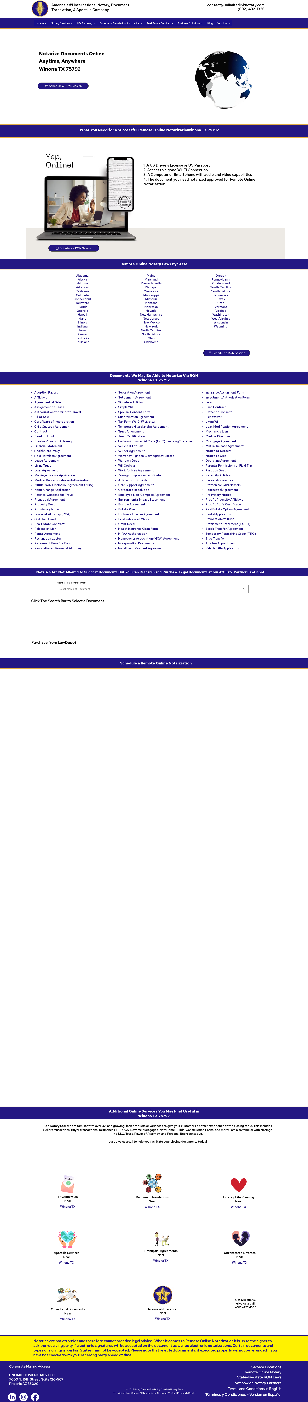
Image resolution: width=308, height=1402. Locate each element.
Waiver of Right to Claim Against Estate (146, 456)
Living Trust (42, 466)
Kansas (82, 334)
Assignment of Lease (49, 407)
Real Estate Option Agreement (227, 509)
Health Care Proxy (47, 451)
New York (151, 326)
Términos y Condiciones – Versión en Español (243, 1081)
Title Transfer (215, 539)
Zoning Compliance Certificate (139, 475)
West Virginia (220, 319)
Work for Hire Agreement (136, 470)
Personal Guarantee (219, 480)
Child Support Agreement (136, 485)
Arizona (82, 283)
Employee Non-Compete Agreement (144, 495)
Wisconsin (221, 322)
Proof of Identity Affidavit (224, 500)
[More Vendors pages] (229, 23)
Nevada (151, 311)
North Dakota (151, 334)
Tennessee (220, 295)
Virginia (220, 311)
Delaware (82, 303)
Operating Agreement (220, 461)
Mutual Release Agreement (224, 446)
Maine (151, 276)
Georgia (82, 311)
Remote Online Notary (263, 1059)
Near (152, 888)
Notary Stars (176, 1076)
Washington (220, 315)
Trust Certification (131, 436)
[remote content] (154, 729)
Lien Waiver (213, 417)
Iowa (82, 330)
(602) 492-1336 (251, 9)
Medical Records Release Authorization (62, 480)
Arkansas (82, 287)
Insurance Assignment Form (224, 392)
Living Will (212, 422)
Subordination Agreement (136, 417)
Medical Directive (217, 436)
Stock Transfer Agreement (224, 529)
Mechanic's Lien (216, 431)
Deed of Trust (44, 436)
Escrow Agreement (131, 504)
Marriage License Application (54, 475)
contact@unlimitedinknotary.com (236, 5)
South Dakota (220, 291)
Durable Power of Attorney (53, 441)
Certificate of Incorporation (54, 422)
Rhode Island (221, 283)
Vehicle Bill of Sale (130, 446)
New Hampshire (151, 315)
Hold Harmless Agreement (52, 456)
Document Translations (152, 884)
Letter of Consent (218, 412)
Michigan (151, 287)
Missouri (151, 299)
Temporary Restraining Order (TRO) (230, 534)
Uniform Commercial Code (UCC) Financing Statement (156, 441)
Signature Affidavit (131, 402)
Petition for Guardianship (223, 485)
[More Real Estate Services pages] (172, 23)
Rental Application (218, 514)
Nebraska (151, 307)
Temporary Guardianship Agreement (143, 427)
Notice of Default (218, 451)
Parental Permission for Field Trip (228, 466)
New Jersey (151, 319)
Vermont (221, 307)
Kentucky (82, 338)
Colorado (82, 295)
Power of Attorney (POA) (52, 514)
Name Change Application (52, 490)
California (82, 291)
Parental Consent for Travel (53, 495)
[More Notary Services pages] (72, 23)
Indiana (82, 326)
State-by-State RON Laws (259, 1064)
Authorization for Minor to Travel (57, 412)
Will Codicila (126, 466)
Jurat (209, 402)
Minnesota (151, 291)
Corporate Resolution (133, 490)
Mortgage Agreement (220, 441)
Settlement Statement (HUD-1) (227, 524)
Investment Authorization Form (227, 397)
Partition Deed (215, 470)
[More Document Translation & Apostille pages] (141, 23)
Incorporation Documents (136, 543)
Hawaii (82, 315)
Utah (220, 303)
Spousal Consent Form (134, 412)
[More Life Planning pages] (94, 23)
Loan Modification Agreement (226, 427)
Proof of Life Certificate (223, 504)
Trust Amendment (131, 431)
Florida (82, 307)
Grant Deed (126, 524)
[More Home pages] (45, 23)
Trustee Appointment (220, 543)
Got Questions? (245, 987)
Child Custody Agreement (52, 427)
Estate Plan (126, 509)
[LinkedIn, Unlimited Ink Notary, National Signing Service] (12, 1084)
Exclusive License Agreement (138, 514)
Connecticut (82, 299)
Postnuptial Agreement (221, 490)
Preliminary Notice (218, 495)
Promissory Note (46, 509)
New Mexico (151, 322)
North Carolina (151, 330)
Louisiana (82, 342)
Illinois (82, 322)
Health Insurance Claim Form (138, 529)
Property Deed (44, 504)
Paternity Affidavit (218, 475)
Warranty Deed (128, 461)
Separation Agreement (134, 392)
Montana (151, 303)
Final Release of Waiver (134, 519)
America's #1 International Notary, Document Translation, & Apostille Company (90, 7)
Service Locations (266, 1054)
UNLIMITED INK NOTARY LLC (32, 1062)
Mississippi (151, 295)
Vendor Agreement (131, 451)
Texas (221, 299)
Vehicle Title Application (222, 548)
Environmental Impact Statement (141, 500)
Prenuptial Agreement (49, 500)
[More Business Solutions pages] (202, 23)
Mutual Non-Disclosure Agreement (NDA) (63, 485)
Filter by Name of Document (71, 583)
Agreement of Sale (47, 402)
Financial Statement (48, 446)
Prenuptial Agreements (161, 938)
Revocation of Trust (219, 519)
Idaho (82, 319)
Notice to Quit (215, 456)
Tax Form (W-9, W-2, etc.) (136, 422)
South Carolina (220, 287)
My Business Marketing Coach (152, 1076)
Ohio (151, 338)
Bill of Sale (41, 417)
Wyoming (220, 326)
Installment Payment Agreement (141, 548)
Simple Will (125, 407)
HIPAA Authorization (132, 534)
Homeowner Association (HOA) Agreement (148, 539)
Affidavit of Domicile (132, 480)
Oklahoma (151, 342)
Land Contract (215, 407)
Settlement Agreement (134, 397)
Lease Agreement (47, 461)
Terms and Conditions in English (254, 1075)
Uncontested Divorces (240, 940)
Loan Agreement (46, 470)
